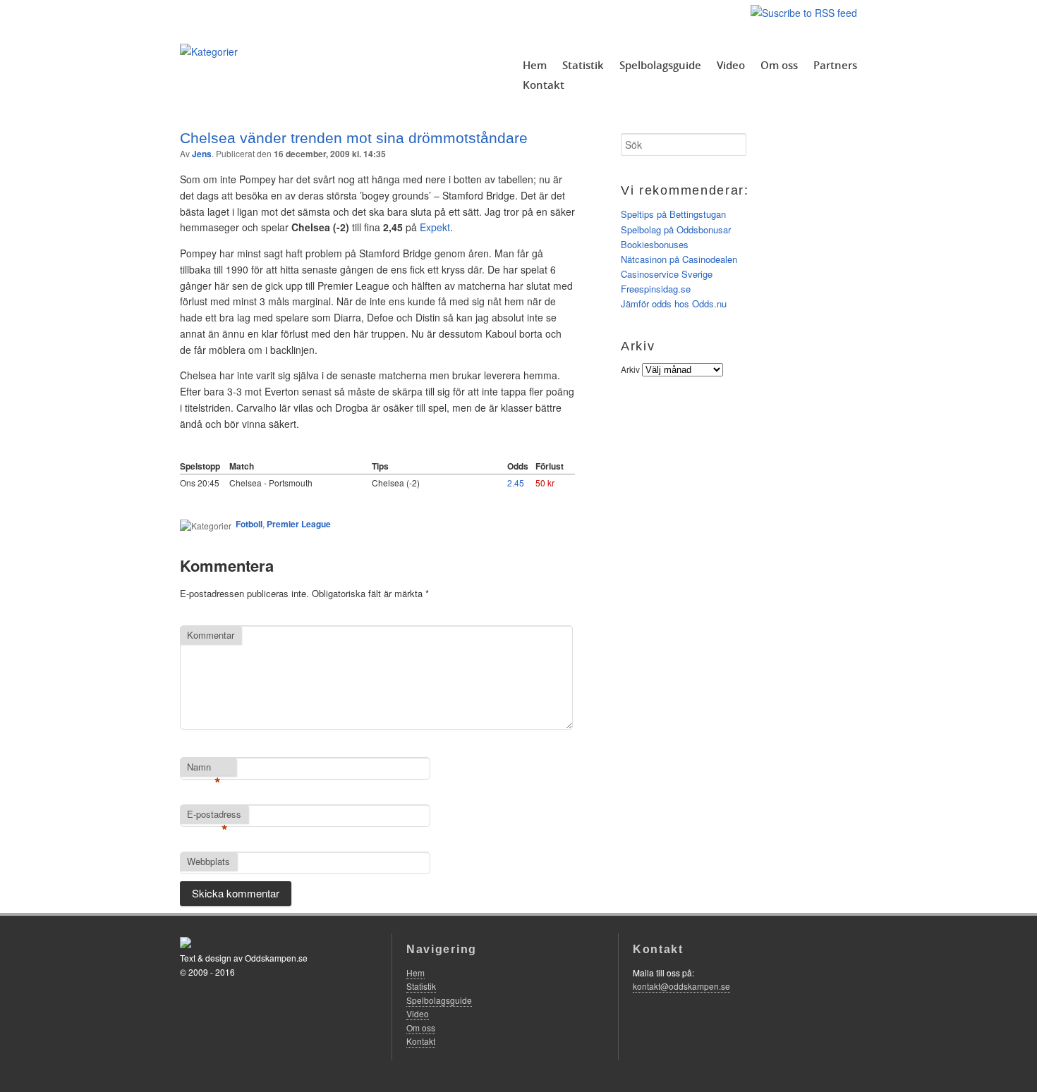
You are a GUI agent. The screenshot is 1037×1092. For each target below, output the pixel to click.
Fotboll (249, 523)
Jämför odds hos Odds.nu (674, 303)
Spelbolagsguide (660, 65)
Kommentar (210, 635)
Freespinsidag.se (656, 288)
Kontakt (543, 85)
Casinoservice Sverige (666, 274)
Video (731, 65)
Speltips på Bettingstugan (673, 214)
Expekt (435, 227)
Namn (204, 767)
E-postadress (214, 815)
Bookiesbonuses (655, 244)
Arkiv (630, 369)
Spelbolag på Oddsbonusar (676, 229)
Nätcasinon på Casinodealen (679, 259)
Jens (202, 153)
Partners (835, 65)
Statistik (583, 65)
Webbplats (208, 861)
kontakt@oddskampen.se (681, 986)
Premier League (299, 523)
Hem (535, 65)
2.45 (515, 483)
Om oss (779, 65)
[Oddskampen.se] (209, 51)
